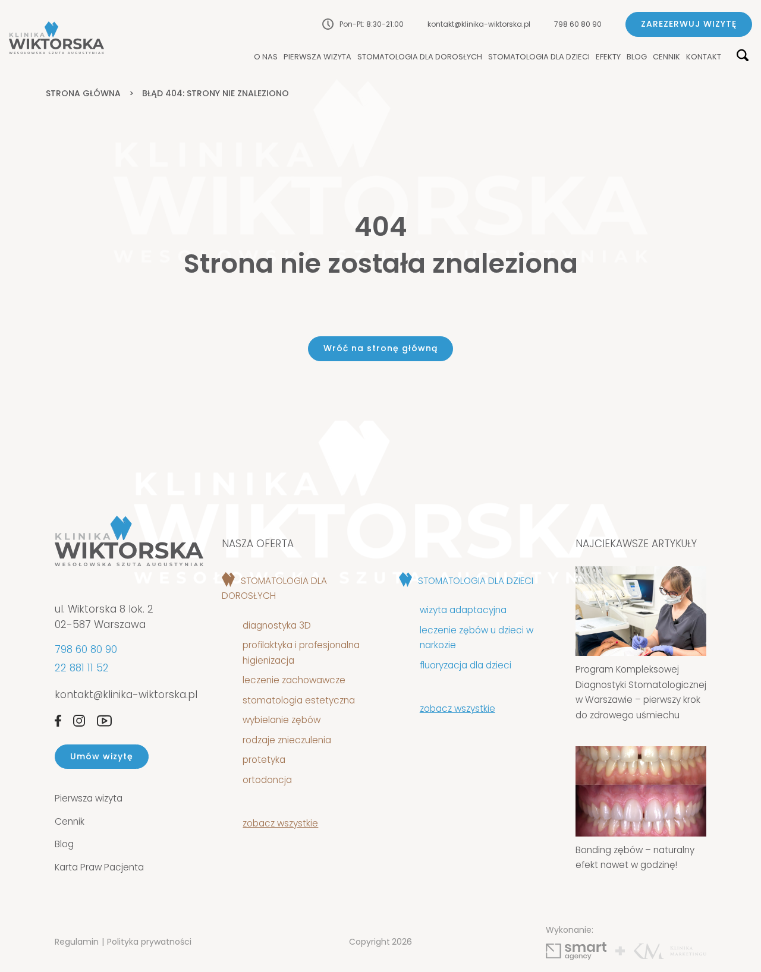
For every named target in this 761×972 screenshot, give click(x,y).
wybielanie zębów (281, 720)
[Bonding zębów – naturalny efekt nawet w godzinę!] (641, 791)
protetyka (264, 759)
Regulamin (77, 942)
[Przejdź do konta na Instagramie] (79, 721)
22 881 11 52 (82, 668)
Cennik (666, 57)
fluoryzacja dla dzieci (465, 665)
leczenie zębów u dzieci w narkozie (476, 638)
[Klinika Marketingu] (670, 951)
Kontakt (703, 57)
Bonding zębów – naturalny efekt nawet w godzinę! (635, 858)
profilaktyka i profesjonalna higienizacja (301, 653)
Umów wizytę (101, 756)
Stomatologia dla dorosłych (419, 57)
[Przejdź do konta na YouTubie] (104, 721)
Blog (637, 57)
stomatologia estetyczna (299, 700)
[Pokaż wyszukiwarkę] (742, 56)
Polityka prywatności (149, 942)
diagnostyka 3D (279, 625)
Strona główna (83, 93)
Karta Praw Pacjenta (99, 867)
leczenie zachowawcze (294, 680)
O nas (266, 57)
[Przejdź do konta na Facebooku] (58, 721)
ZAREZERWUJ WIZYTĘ (689, 24)
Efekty (608, 57)
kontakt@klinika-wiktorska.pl (478, 24)
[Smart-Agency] (576, 951)
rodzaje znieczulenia (287, 740)
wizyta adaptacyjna (463, 610)
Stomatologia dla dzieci (539, 57)
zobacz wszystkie (280, 823)
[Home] (56, 37)
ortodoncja (267, 780)
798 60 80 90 (578, 24)
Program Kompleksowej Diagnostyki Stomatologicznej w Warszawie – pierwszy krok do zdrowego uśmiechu (641, 692)
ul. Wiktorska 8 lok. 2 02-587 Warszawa (104, 617)
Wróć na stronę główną (380, 348)
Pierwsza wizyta (317, 57)
